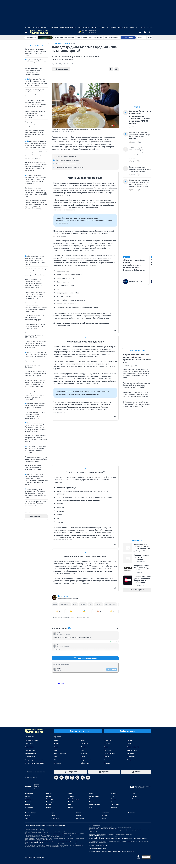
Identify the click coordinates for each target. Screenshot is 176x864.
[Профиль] (149, 32)
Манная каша (65, 604)
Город (56, 750)
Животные (58, 760)
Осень (106, 747)
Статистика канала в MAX (34, 763)
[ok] (67, 778)
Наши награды (30, 750)
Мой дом (84, 753)
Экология (130, 753)
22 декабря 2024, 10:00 (58, 64)
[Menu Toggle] (26, 32)
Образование (85, 763)
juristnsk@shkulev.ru (71, 841)
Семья (129, 740)
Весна (56, 747)
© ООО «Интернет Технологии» (34, 857)
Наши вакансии (30, 753)
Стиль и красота (133, 747)
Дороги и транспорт (61, 753)
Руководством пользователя (97, 835)
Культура (84, 747)
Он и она (107, 744)
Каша (55, 604)
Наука (83, 757)
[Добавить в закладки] (111, 69)
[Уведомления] (145, 32)
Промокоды (53, 27)
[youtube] (88, 778)
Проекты (142, 27)
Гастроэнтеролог (110, 604)
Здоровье (57, 763)
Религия (107, 763)
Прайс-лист (29, 744)
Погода (73, 27)
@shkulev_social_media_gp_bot (109, 828)
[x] (83, 778)
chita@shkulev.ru (47, 839)
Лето (82, 750)
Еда (90, 604)
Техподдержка (30, 757)
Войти (59, 670)
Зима (83, 740)
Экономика (131, 757)
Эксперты (133, 27)
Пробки (150, 27)
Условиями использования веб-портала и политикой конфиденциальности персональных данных (118, 838)
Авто (56, 740)
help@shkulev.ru (38, 842)
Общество (107, 740)
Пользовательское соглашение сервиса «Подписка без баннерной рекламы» (111, 851)
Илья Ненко (63, 596)
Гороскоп (101, 27)
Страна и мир (132, 750)
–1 (116, 641)
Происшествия (109, 753)
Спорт (129, 744)
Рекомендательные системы (97, 848)
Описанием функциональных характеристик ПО (103, 837)
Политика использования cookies (99, 845)
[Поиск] (140, 32)
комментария (62, 69)
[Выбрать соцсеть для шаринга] (116, 69)
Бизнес (56, 744)
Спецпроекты (132, 760)
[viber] (72, 778)
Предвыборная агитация (34, 760)
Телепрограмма (84, 27)
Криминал (84, 744)
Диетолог (98, 604)
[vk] (61, 778)
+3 (110, 641)
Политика (107, 750)
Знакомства (64, 27)
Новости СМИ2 (58, 683)
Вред (74, 604)
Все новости (29, 27)
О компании (29, 747)
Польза (82, 604)
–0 (116, 653)
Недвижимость (41, 27)
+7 (110, 653)
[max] (77, 778)
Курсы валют (112, 27)
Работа (106, 757)
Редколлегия (123, 27)
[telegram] (56, 778)
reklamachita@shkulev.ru (124, 827)
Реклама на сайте (31, 740)
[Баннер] (45, 37)
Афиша (93, 27)
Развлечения (109, 760)
